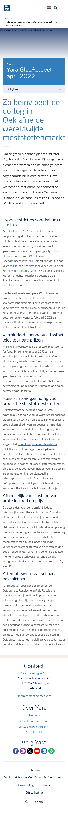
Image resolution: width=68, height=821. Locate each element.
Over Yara (34, 715)
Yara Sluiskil (34, 732)
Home (6, 18)
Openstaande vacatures (34, 721)
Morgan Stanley (23, 266)
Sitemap (34, 770)
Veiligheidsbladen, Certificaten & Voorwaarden (34, 777)
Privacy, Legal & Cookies (34, 785)
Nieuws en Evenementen (34, 727)
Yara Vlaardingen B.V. (34, 673)
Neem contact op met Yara (34, 696)
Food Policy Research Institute (37, 444)
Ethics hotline (34, 792)
